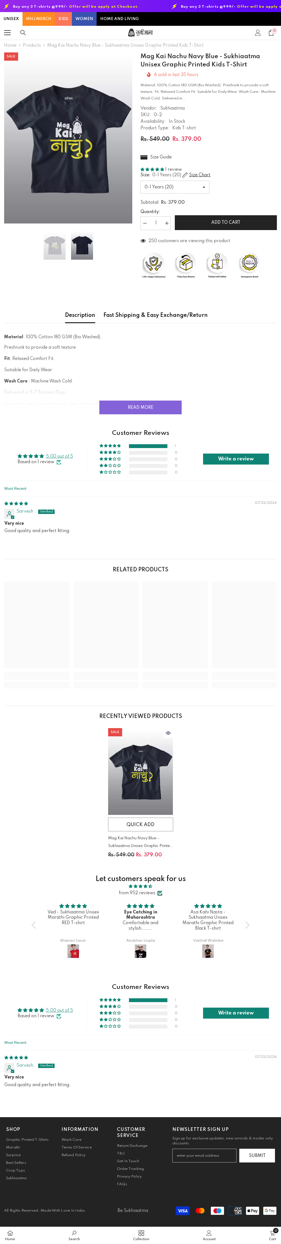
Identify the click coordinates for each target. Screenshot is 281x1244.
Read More (140, 408)
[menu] (7, 32)
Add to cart (225, 222)
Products (32, 45)
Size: (175, 175)
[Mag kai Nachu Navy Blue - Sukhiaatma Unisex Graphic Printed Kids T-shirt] (140, 771)
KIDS (63, 19)
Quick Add (140, 824)
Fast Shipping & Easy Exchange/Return (155, 315)
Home (10, 45)
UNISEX (11, 19)
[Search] (23, 32)
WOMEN (84, 19)
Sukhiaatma (172, 108)
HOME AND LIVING (119, 19)
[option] (68, 137)
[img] (16, 504)
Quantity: (150, 212)
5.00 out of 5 (59, 456)
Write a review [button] (236, 459)
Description (80, 315)
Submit (257, 1156)
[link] (36, 676)
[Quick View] (168, 733)
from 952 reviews (137, 893)
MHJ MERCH (38, 19)
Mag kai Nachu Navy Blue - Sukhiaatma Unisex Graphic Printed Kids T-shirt (140, 843)
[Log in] (258, 33)
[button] (152, 169)
